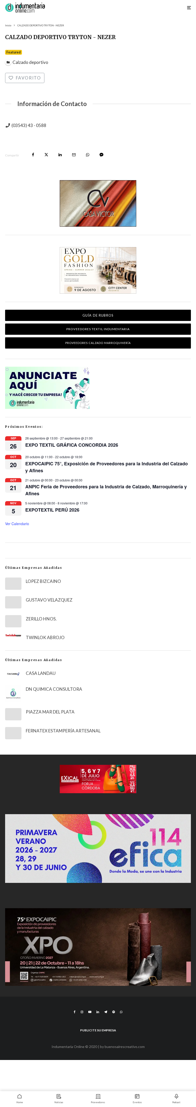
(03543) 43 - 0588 (28, 125)
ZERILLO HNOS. (41, 618)
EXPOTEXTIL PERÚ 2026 (52, 509)
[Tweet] (46, 155)
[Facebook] (74, 1012)
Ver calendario (17, 523)
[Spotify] (113, 1012)
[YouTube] (90, 1012)
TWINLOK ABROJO (45, 637)
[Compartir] (33, 155)
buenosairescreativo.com (125, 1046)
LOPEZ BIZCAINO (43, 581)
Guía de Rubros (98, 315)
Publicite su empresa (98, 1030)
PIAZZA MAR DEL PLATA (50, 711)
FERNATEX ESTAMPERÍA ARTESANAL (63, 730)
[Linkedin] (98, 1012)
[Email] (74, 155)
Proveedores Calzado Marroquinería (98, 342)
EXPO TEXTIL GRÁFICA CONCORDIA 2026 (71, 445)
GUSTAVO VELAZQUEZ (49, 600)
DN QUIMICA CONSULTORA (54, 689)
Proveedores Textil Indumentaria (97, 329)
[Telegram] (106, 1012)
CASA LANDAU (41, 673)
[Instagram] (82, 1012)
